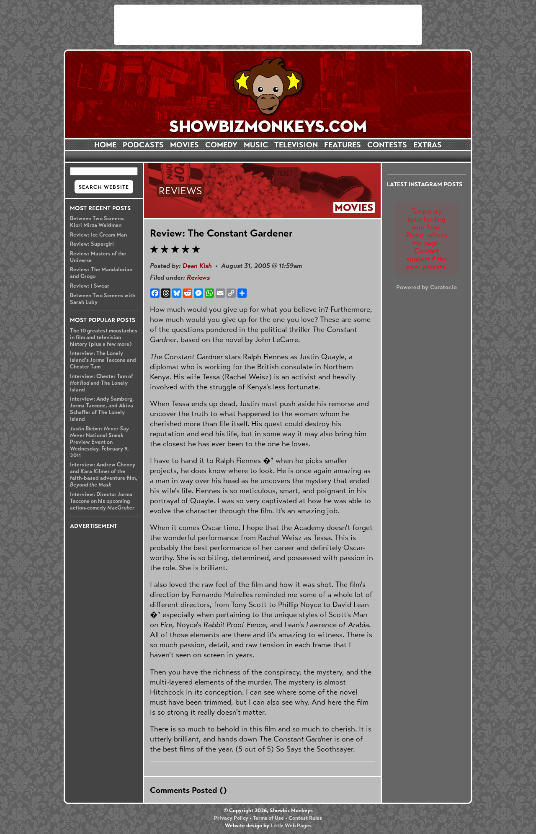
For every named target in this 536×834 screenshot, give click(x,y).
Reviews (198, 277)
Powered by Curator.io (426, 287)
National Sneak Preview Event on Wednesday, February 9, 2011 (99, 442)
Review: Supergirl (92, 244)
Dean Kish (197, 266)
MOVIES (184, 144)
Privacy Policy (231, 818)
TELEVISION (296, 144)
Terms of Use (268, 818)
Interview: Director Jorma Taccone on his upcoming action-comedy (102, 501)
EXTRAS (427, 144)
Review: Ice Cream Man (98, 235)
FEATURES (342, 144)
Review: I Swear (89, 286)
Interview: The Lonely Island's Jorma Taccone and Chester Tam (103, 360)
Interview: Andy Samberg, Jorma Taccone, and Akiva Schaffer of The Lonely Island (102, 409)
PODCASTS (143, 144)
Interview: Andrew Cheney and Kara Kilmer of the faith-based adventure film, (103, 474)
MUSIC (256, 144)
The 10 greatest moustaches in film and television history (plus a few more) (103, 337)
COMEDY (221, 144)
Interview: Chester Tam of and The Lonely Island (101, 383)
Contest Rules (305, 818)
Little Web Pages (291, 825)
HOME (105, 144)
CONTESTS (387, 144)
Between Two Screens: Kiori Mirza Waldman (97, 222)
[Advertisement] (268, 25)
